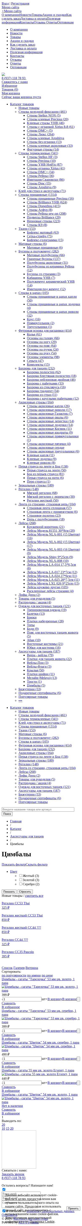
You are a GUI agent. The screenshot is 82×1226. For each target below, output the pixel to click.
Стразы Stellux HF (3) (42, 157)
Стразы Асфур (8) (39, 210)
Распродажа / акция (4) (35, 602)
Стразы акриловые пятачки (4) (49, 444)
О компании (10, 15)
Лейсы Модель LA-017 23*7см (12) (52, 572)
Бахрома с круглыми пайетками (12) (53, 398)
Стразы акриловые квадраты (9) (50, 432)
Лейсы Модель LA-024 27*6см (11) (52, 576)
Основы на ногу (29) (42, 342)
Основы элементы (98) (43, 357)
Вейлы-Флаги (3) (39, 666)
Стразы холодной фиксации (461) (43, 111)
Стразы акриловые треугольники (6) (53, 451)
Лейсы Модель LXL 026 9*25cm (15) (53, 583)
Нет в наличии (12, 1106)
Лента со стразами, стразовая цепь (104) (47, 504)
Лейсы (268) (27, 523)
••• (20, 700)
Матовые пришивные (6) (45, 247)
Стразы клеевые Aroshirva (45, 138)
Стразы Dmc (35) (39, 183)
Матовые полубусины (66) (46, 255)
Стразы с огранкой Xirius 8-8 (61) (50, 127)
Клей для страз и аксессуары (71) (42, 191)
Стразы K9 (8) (37, 225)
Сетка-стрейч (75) (39, 236)
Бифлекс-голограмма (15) (45, 240)
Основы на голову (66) (43, 338)
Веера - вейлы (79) (40, 655)
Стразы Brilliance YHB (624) (47, 202)
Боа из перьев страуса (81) (45, 474)
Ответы (51, 22)
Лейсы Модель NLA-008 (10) (48, 561)
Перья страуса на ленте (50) (46, 470)
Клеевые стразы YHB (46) (45, 123)
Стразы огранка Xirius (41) (46, 168)
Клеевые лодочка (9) (41, 459)
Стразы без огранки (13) (44, 142)
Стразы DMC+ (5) (40, 130)
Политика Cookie (42, 1221)
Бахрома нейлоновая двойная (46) (51, 379)
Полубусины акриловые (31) (47, 262)
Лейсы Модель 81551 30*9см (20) (51, 530)
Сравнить (9, 1003)
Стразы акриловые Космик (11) (49, 428)
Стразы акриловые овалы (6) (47, 417)
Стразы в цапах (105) (34, 293)
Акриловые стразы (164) (36, 402)
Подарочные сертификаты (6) (40, 693)
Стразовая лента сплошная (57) (49, 508)
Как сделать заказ (22, 44)
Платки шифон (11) (41, 674)
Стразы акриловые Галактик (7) (50, 413)
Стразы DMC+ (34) (40, 172)
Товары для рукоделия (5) (37, 598)
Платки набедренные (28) (45, 621)
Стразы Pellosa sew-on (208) (46, 213)
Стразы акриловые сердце (45, 447)
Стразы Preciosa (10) (41, 161)
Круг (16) (33, 319)
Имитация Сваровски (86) (45, 179)
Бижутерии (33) (30, 689)
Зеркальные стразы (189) (36, 485)
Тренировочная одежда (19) (46, 610)
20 (3, 1124)
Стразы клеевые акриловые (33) (50, 145)
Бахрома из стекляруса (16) (46, 387)
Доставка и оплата (33, 18)
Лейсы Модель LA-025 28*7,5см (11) (53, 579)
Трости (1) (34, 681)
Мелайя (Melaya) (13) (42, 678)
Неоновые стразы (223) (43, 221)
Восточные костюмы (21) (45, 644)
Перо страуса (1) (38, 481)
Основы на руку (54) (42, 353)
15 (7, 1128)
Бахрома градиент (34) (43, 391)
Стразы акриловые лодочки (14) (50, 425)
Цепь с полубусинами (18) (46, 519)
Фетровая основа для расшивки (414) (45, 330)
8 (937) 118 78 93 (14, 78)
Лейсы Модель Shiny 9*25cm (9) (50, 557)
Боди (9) (33, 629)
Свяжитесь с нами (15, 82)
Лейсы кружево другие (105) (47, 587)
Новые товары (29, 108)
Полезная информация (26, 52)
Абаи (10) (34, 640)
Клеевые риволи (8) (41, 462)
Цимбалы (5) (36, 685)
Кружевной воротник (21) (45, 527)
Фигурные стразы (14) (43, 149)
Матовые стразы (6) (33, 244)
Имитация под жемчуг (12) (46, 289)
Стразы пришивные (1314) (38, 194)
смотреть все (34, 895)
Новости (25, 15)
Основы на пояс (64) (41, 345)
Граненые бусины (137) (43, 259)
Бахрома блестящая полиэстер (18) (51, 376)
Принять (73, 1208)
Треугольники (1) (39, 327)
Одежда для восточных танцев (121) (44, 606)
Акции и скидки (54, 15)
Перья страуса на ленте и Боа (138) (43, 466)
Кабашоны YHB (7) (41, 278)
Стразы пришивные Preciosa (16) (50, 198)
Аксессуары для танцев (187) (39, 651)
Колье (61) (34, 334)
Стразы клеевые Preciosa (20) (47, 119)
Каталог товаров (22, 104)
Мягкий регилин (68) (42, 493)
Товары (37, 15)
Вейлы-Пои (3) (37, 662)
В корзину (55, 999)
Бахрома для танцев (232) (37, 368)
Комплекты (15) (38, 364)
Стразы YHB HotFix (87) (44, 164)
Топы (31, 625)
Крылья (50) (35, 670)
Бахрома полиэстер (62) (44, 372)
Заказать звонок (13, 1174)
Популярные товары (33, 696)
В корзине (69, 999)
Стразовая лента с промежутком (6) (52, 512)
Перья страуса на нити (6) (45, 478)
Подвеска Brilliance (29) (44, 217)
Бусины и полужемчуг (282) (39, 251)
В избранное (11, 1007)
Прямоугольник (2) (40, 323)
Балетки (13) (36, 613)
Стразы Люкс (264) (40, 134)
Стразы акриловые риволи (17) (49, 410)
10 (3, 1128)
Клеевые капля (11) (40, 455)
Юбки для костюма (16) (44, 647)
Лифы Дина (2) (29, 595)
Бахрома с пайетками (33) (45, 383)
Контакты (27, 22)
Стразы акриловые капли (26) (48, 406)
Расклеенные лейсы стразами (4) (50, 591)
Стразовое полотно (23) (44, 515)
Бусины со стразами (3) (43, 274)
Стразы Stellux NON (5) (44, 115)
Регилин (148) (29, 489)
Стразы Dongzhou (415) (43, 206)
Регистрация (20, 3)
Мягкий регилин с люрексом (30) (51, 496)
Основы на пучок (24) (42, 349)
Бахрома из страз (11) (42, 395)
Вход (5, 3)
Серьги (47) (35, 361)
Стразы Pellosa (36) (40, 176)
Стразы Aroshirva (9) (41, 187)
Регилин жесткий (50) (42, 500)
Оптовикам (65, 22)
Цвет (13, 871)
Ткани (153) (27, 228)
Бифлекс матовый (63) (43, 232)
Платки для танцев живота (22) (49, 659)
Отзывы (40, 22)
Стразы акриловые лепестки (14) (50, 421)
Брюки (32, 617)
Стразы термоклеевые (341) (38, 153)
